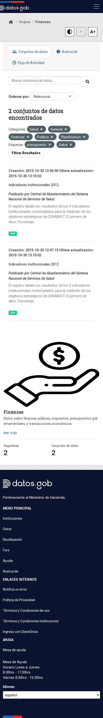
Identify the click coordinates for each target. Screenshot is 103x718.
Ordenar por (18, 96)
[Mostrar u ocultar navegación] (96, 6)
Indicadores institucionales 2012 (34, 185)
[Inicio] (11, 22)
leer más (10, 433)
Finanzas (43, 22)
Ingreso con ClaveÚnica (20, 632)
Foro (6, 550)
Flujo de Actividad (30, 63)
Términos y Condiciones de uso (26, 610)
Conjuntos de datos (33, 52)
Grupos (24, 22)
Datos (7, 529)
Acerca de (69, 52)
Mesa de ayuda (14, 650)
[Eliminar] (41, 129)
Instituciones (12, 518)
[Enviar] (87, 81)
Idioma (8, 686)
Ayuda (8, 561)
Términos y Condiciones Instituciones (31, 621)
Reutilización (12, 540)
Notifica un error (15, 589)
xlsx (13, 233)
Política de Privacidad (19, 600)
